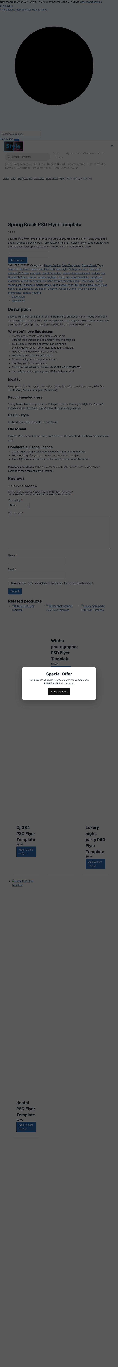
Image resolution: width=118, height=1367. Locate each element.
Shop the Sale (59, 691)
